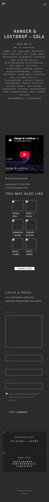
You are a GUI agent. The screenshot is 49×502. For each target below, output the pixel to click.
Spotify (37, 83)
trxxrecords (19, 92)
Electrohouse (14, 63)
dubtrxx (39, 57)
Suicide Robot (15, 86)
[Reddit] (31, 482)
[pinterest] (26, 275)
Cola (42, 54)
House (39, 69)
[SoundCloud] (36, 482)
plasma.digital (27, 77)
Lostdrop (9, 74)
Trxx (6, 92)
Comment (11, 312)
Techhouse (9, 89)
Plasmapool (27, 48)
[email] (36, 275)
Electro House (27, 60)
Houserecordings (18, 72)
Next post (24, 458)
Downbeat (25, 57)
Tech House (34, 86)
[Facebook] (6, 482)
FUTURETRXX (33, 98)
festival (32, 66)
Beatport (38, 51)
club (33, 54)
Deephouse (10, 57)
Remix (26, 83)
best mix (23, 54)
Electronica (34, 63)
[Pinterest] (41, 482)
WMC (33, 92)
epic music (17, 66)
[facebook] (12, 275)
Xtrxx (41, 92)
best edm (9, 54)
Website (10, 380)
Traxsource (38, 89)
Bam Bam (24, 51)
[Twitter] (11, 482)
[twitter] (17, 275)
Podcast (29, 80)
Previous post (24, 437)
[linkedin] (22, 275)
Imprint (24, 493)
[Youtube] (26, 482)
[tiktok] (6, 485)
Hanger (28, 69)
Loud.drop (25, 74)
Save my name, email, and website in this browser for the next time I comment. (24, 397)
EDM (13, 60)
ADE (14, 51)
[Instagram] (21, 482)
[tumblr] (31, 275)
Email (9, 366)
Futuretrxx (13, 69)
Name (9, 352)
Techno (23, 89)
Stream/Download (16, 178)
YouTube (24, 95)
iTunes (36, 72)
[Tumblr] (16, 482)
